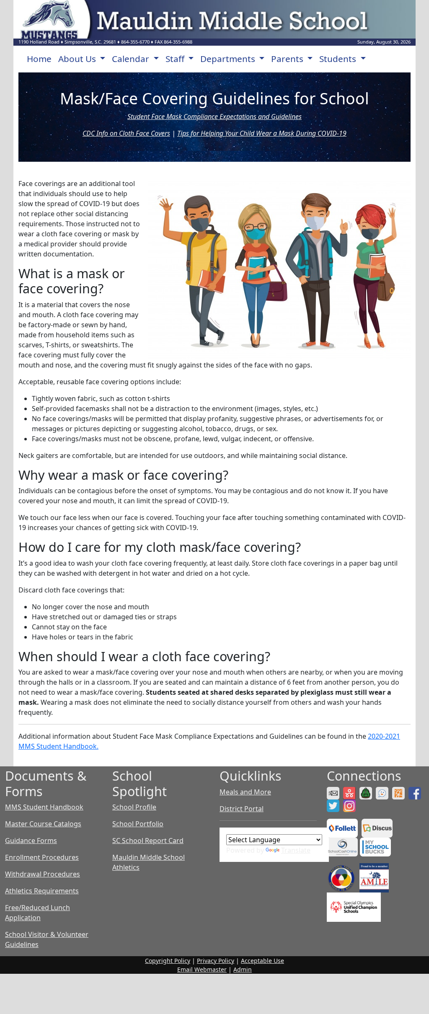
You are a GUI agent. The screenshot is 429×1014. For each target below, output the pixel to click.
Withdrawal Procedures (42, 874)
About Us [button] (78, 59)
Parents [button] (288, 59)
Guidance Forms (31, 840)
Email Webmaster (202, 969)
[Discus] (378, 827)
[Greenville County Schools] (399, 792)
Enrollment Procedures (42, 857)
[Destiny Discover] (343, 827)
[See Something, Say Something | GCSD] (383, 792)
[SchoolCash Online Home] (343, 846)
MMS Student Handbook (44, 807)
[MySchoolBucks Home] (375, 846)
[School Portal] (366, 792)
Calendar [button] (131, 59)
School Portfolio (137, 823)
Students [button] (338, 59)
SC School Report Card (147, 840)
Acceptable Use (262, 961)
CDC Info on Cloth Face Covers (126, 133)
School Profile (134, 807)
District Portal (242, 808)
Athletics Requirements (42, 890)
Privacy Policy (215, 961)
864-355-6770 (135, 42)
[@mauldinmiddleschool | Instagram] (350, 805)
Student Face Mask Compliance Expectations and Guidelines (214, 116)
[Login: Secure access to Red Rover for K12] (350, 792)
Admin (242, 969)
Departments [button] (228, 59)
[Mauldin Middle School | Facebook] (415, 792)
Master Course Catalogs (43, 823)
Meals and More (245, 792)
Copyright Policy (167, 961)
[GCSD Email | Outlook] (334, 792)
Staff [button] (175, 59)
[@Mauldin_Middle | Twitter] (334, 805)
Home (39, 59)
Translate (295, 850)
